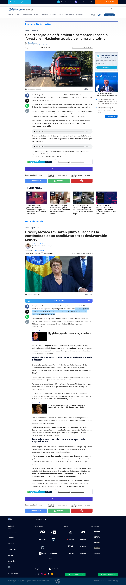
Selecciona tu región (17, 2)
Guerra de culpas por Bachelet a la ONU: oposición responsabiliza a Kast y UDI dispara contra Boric (66, 406)
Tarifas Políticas (13, 573)
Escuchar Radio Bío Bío (107, 2)
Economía (37, 15)
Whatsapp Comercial (77, 574)
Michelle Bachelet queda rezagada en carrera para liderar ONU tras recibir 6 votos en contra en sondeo (69, 334)
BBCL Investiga (69, 15)
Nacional (18, 15)
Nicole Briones (32, 43)
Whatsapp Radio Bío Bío (109, 574)
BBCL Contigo (80, 15)
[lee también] (40, 336)
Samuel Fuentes (39, 250)
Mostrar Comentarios (59, 169)
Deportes (45, 15)
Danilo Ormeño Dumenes (40, 244)
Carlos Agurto (43, 45)
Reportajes (11, 561)
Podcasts (10, 15)
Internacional (27, 15)
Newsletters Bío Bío (66, 2)
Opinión (61, 15)
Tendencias (53, 15)
